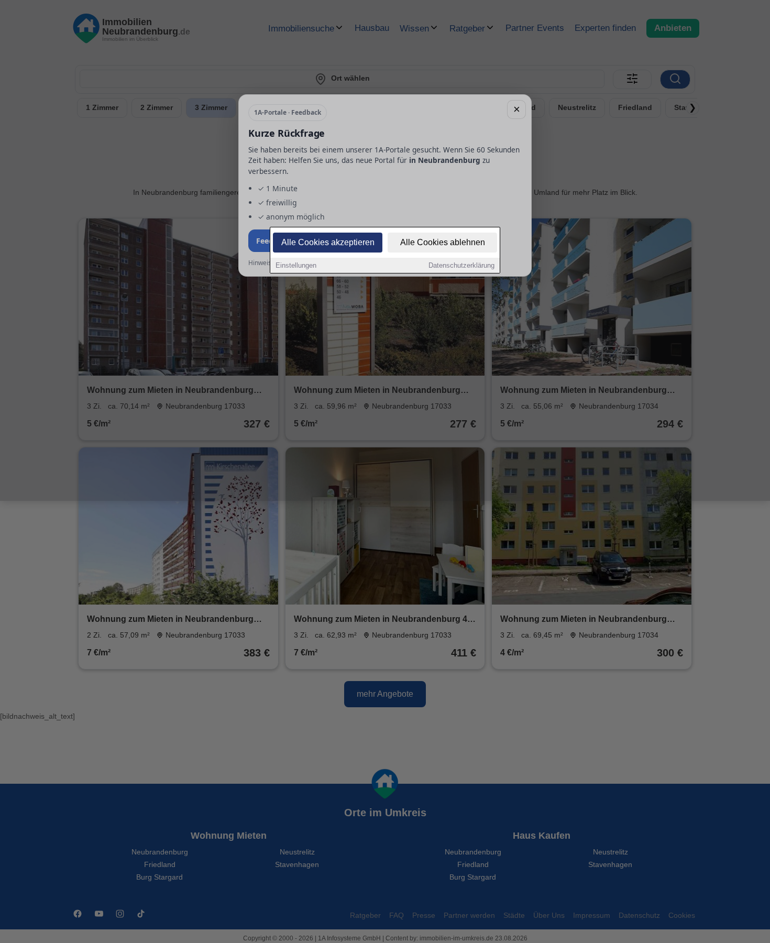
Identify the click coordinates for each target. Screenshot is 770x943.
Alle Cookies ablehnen (442, 242)
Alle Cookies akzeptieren (328, 242)
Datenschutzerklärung (461, 265)
